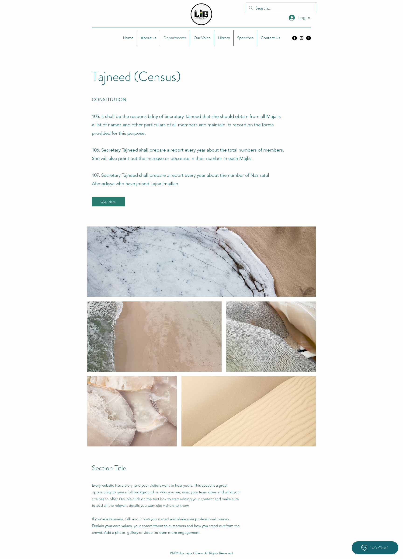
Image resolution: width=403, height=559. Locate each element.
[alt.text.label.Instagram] (301, 38)
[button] (148, 38)
